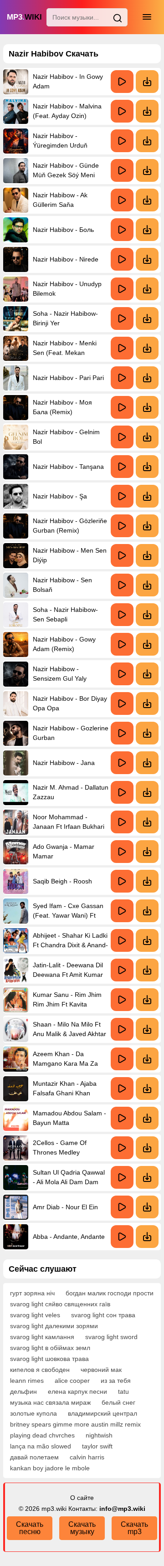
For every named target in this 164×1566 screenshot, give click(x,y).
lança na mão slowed (40, 1446)
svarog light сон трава (103, 1315)
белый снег (118, 1402)
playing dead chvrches (42, 1435)
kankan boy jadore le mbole (50, 1468)
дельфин (23, 1391)
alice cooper (72, 1380)
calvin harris (87, 1457)
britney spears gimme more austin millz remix (75, 1424)
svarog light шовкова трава (49, 1358)
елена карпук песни (77, 1391)
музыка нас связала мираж (50, 1402)
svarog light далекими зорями (54, 1326)
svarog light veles (35, 1315)
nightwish (99, 1435)
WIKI (24, 17)
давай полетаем (34, 1457)
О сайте (82, 1497)
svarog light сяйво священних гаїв (60, 1304)
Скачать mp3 (134, 1527)
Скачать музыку (82, 1527)
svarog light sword (111, 1336)
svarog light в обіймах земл (50, 1347)
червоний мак (101, 1369)
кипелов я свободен (40, 1369)
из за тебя (116, 1380)
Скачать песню (29, 1527)
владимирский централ (102, 1413)
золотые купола (33, 1413)
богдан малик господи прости (110, 1293)
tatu (123, 1391)
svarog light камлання (42, 1336)
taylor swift (97, 1446)
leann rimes (27, 1380)
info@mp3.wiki (122, 1508)
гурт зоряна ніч (32, 1293)
